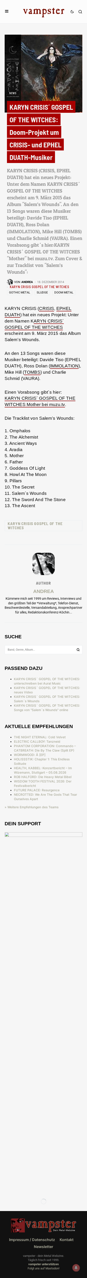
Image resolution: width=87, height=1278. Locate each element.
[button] (7, 11)
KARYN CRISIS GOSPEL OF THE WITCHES (39, 287)
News (12, 93)
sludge (42, 292)
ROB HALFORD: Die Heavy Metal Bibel (42, 777)
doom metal (63, 292)
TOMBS (32, 372)
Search (78, 650)
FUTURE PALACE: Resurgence (37, 790)
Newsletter (43, 1246)
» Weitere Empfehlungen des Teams (31, 807)
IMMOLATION (64, 365)
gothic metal (19, 292)
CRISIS (46, 308)
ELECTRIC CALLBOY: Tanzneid (37, 741)
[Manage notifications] (76, 1267)
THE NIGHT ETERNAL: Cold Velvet (40, 737)
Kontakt (67, 1239)
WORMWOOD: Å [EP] (29, 755)
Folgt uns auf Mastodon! (43, 1268)
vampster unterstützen (43, 1264)
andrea (43, 591)
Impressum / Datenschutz (32, 1239)
